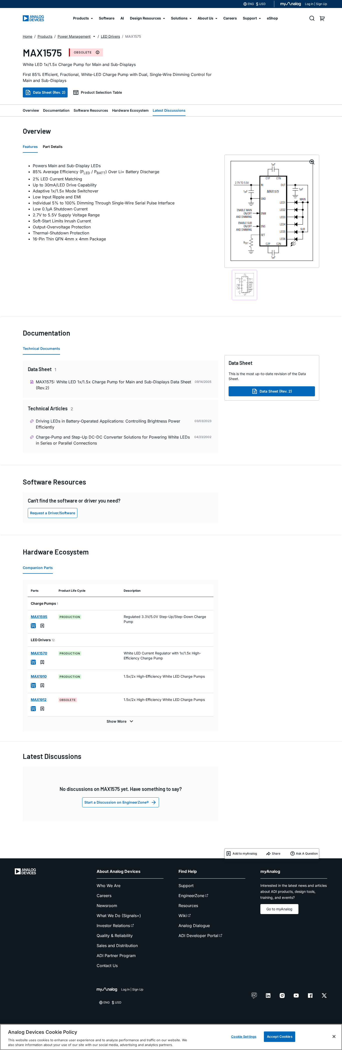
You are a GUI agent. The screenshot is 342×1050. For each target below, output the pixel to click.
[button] (94, 36)
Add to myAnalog (245, 853)
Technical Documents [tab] (41, 348)
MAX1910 (39, 676)
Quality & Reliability (115, 935)
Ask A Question (307, 853)
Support (186, 885)
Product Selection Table (101, 92)
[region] (171, 1037)
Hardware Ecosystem (130, 110)
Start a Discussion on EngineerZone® (116, 802)
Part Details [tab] (53, 146)
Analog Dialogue (194, 925)
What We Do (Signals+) (119, 915)
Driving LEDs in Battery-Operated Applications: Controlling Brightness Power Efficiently (108, 424)
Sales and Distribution (117, 945)
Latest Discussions (169, 110)
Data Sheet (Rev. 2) (49, 92)
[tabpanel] (120, 202)
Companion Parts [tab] (38, 567)
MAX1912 (39, 699)
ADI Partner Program (116, 955)
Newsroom (107, 905)
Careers (104, 895)
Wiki (183, 915)
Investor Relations (113, 925)
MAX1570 (39, 653)
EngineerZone (191, 895)
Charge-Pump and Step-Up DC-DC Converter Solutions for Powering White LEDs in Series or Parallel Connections (113, 440)
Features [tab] (30, 146)
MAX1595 (39, 616)
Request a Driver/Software (52, 513)
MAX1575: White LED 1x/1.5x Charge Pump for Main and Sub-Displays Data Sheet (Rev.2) (113, 384)
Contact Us (107, 965)
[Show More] (120, 721)
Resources (188, 905)
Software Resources (91, 110)
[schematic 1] (244, 285)
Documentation (56, 110)
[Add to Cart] (33, 625)
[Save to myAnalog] (42, 625)
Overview (31, 110)
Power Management (74, 36)
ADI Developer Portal (198, 935)
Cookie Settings (243, 1037)
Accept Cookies (279, 1037)
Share (276, 853)
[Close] (333, 1036)
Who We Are (108, 885)
